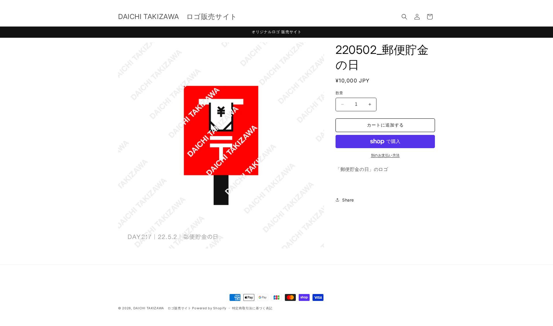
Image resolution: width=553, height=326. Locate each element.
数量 (339, 93)
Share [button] (348, 199)
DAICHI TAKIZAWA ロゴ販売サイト (162, 308)
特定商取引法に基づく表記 (252, 308)
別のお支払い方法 (385, 155)
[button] (404, 16)
